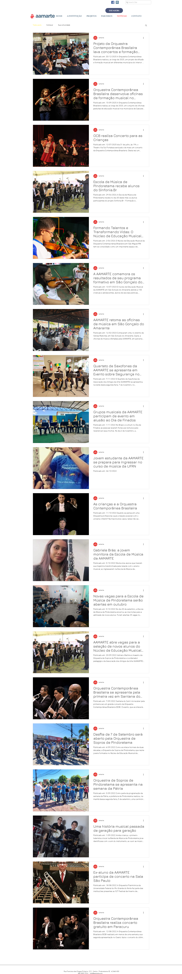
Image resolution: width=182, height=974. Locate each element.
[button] (146, 25)
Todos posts (37, 25)
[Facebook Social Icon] (112, 2)
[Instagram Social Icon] (117, 2)
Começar (49, 25)
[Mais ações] (144, 37)
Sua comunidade (64, 25)
